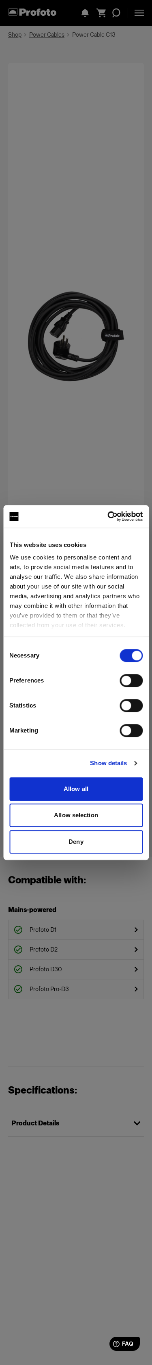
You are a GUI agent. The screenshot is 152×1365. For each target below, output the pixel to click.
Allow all (76, 788)
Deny (76, 841)
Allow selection (76, 815)
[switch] (131, 680)
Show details (108, 763)
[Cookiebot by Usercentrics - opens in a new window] (108, 516)
